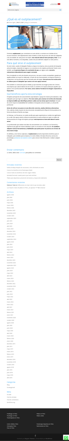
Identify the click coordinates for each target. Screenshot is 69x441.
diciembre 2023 (11, 260)
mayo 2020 (10, 330)
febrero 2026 (10, 208)
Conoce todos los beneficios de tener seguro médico (21, 172)
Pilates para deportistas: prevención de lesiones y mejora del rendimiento (27, 178)
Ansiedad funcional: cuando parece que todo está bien (21, 175)
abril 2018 (9, 377)
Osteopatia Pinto (11, 426)
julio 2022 (9, 291)
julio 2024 (9, 244)
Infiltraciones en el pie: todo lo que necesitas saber (31, 185)
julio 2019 (9, 346)
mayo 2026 (10, 202)
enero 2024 (10, 257)
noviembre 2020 (11, 317)
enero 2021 (10, 315)
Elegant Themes (30, 438)
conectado (22, 152)
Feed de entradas (11, 397)
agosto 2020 (10, 323)
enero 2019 (10, 357)
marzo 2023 (10, 278)
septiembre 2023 (11, 265)
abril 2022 (9, 299)
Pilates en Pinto (41, 414)
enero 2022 (10, 304)
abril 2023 (9, 276)
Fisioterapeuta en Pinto (13, 418)
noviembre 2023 (11, 263)
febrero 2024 (10, 255)
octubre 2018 (10, 364)
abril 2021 (9, 307)
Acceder (9, 394)
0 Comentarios (33, 22)
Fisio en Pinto (10, 428)
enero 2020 (10, 341)
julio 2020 (9, 325)
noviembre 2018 (11, 362)
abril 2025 (9, 226)
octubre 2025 (10, 216)
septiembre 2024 (11, 239)
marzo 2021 (10, 310)
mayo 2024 (10, 249)
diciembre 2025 (11, 210)
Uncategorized (11, 387)
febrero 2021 (10, 312)
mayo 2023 (10, 273)
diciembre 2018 (11, 359)
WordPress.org (11, 402)
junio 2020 (10, 328)
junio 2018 (10, 372)
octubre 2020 (10, 320)
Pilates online (40, 416)
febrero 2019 (10, 354)
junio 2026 (10, 200)
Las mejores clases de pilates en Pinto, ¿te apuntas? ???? (22, 188)
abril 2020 (9, 333)
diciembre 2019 (11, 344)
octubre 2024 (10, 236)
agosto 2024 (10, 242)
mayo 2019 (10, 349)
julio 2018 (9, 370)
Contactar (42, 188)
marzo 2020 (10, 336)
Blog (26, 22)
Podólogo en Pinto (12, 414)
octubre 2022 (10, 289)
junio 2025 (10, 223)
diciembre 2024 (11, 231)
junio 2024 (10, 247)
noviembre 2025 (11, 213)
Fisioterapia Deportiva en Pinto (45, 424)
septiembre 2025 (11, 218)
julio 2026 (9, 197)
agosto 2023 (10, 268)
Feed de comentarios (13, 400)
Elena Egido (12, 22)
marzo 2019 (10, 351)
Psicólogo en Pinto (12, 416)
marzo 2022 (10, 302)
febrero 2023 (10, 281)
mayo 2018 (10, 375)
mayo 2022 (10, 296)
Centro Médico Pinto (12, 424)
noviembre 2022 (11, 286)
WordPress (49, 438)
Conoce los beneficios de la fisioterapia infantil (19, 170)
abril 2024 (9, 252)
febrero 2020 (10, 338)
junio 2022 (10, 294)
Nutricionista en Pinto (42, 426)
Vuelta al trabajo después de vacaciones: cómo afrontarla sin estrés (25, 167)
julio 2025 (9, 221)
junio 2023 (10, 270)
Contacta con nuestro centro (23, 138)
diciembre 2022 (11, 283)
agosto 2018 (10, 367)
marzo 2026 (10, 205)
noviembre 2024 (11, 234)
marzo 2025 (10, 229)
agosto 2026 (10, 195)
